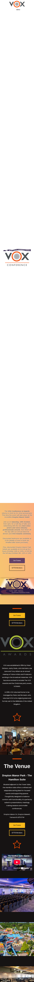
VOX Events (17, 4)
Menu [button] (18, 10)
